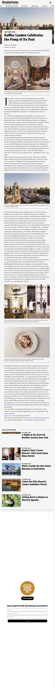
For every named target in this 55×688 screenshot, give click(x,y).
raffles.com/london (10, 415)
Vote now (27, 598)
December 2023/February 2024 (36, 418)
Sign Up (27, 621)
